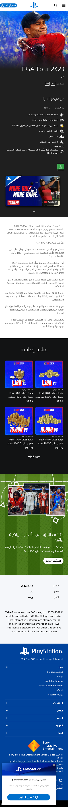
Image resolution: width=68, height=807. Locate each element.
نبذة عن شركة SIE (55, 671)
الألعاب (42, 659)
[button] (33, 191)
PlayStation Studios (53, 681)
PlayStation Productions (51, 685)
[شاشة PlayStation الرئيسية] (34, 5)
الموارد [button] (59, 725)
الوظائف (59, 676)
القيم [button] (60, 710)
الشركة (60, 690)
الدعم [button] (60, 718)
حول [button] (61, 667)
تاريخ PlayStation (55, 694)
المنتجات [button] (58, 703)
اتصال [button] (60, 733)
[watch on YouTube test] (50, 202)
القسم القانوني (59, 786)
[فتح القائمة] (64, 5)
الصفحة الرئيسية (56, 659)
